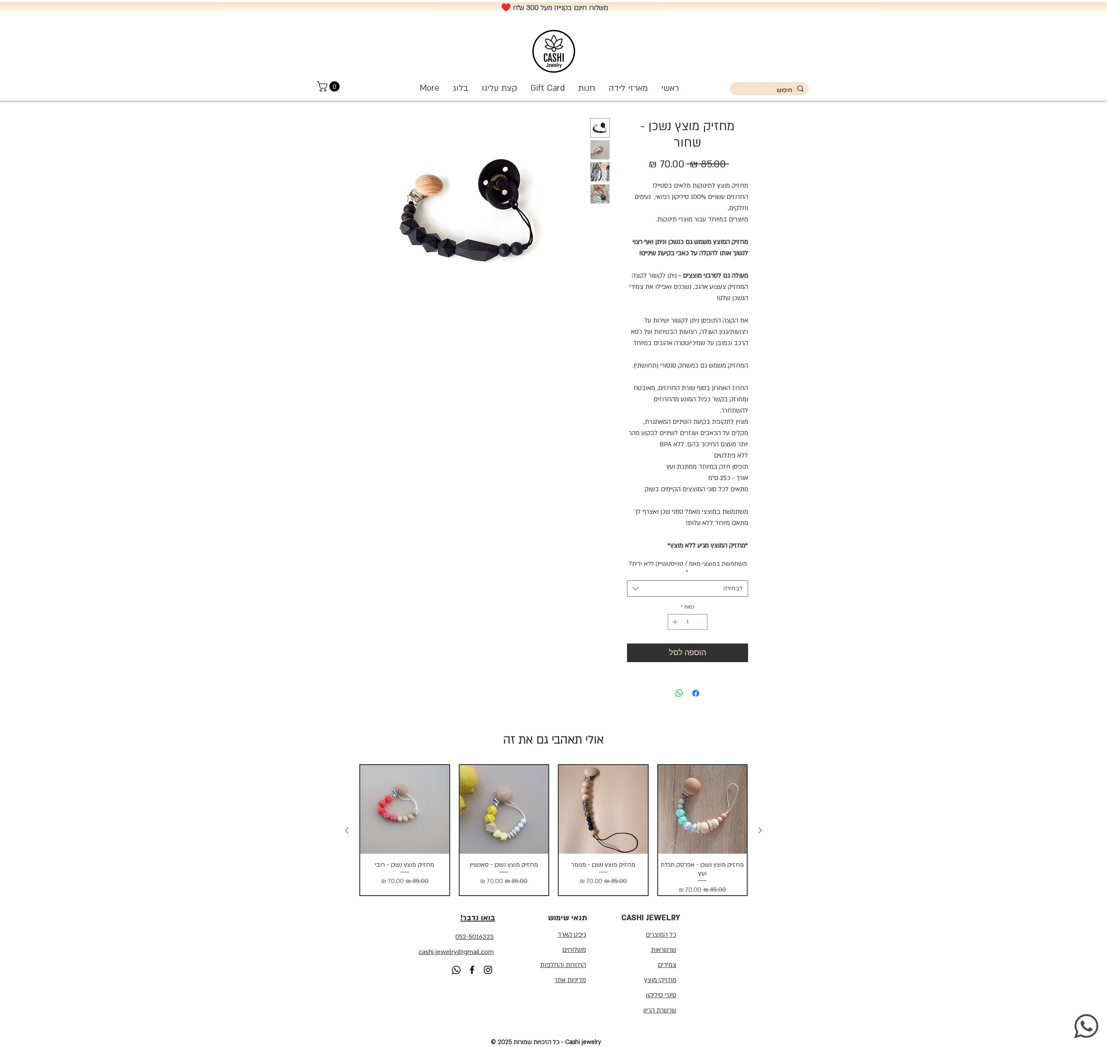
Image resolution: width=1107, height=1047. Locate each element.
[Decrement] (701, 622)
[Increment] (674, 622)
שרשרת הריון (659, 1010)
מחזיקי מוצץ (660, 980)
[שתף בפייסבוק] (696, 693)
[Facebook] (472, 969)
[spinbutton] (687, 622)
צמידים (667, 965)
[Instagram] (488, 969)
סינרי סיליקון (661, 995)
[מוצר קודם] (760, 830)
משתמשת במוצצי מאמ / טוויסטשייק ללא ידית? (688, 568)
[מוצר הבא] (347, 830)
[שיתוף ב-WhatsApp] (679, 693)
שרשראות (663, 949)
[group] (553, 830)
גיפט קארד (571, 934)
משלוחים (574, 949)
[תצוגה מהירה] (702, 809)
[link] (329, 86)
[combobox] (687, 588)
